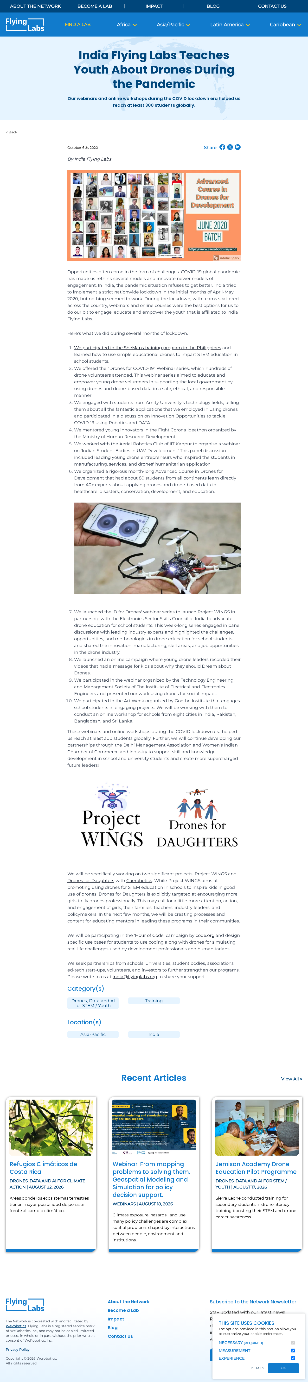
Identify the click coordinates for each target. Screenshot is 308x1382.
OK (283, 1368)
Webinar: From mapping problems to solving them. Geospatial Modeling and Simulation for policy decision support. (151, 1179)
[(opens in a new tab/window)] (222, 147)
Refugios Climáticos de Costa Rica (43, 1168)
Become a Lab (94, 6)
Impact (154, 6)
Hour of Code (149, 935)
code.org (205, 935)
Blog (213, 6)
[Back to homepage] (25, 24)
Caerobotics (139, 880)
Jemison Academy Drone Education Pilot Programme (256, 1168)
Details (257, 1368)
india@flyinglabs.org (135, 976)
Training (154, 1000)
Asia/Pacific (171, 24)
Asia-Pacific (93, 1034)
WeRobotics (16, 1326)
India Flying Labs (92, 159)
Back (13, 132)
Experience (232, 1358)
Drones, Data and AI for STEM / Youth (93, 1003)
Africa (124, 24)
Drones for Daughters (90, 880)
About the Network (35, 6)
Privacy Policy (18, 1349)
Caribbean (283, 24)
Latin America (227, 24)
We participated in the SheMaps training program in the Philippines (147, 347)
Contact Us (272, 6)
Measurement (234, 1350)
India (153, 1034)
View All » (291, 1079)
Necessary (241, 1342)
